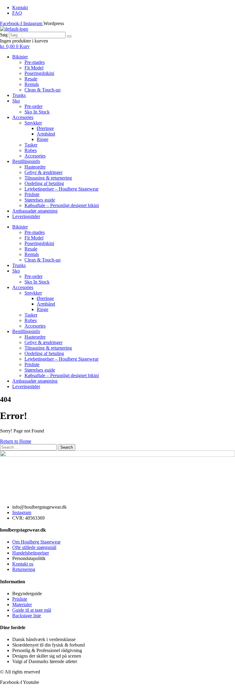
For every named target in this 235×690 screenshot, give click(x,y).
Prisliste (31, 194)
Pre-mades (34, 62)
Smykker (33, 122)
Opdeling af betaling (44, 183)
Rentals (31, 84)
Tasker (30, 144)
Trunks (19, 95)
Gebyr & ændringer (43, 172)
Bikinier (20, 56)
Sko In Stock (37, 111)
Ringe (42, 139)
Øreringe (45, 128)
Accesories (22, 117)
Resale (30, 78)
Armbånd (46, 133)
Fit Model (33, 67)
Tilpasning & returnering (48, 177)
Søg (4, 34)
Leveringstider (26, 216)
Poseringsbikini (39, 73)
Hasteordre (35, 166)
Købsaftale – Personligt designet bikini (61, 205)
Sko (16, 100)
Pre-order (33, 106)
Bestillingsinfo (26, 161)
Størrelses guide (39, 199)
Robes (30, 150)
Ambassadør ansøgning (35, 210)
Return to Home (15, 441)
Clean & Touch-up (42, 89)
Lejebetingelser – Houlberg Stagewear (61, 188)
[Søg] (69, 36)
